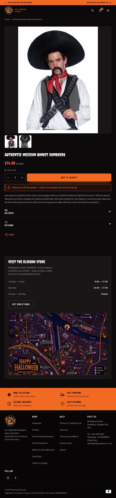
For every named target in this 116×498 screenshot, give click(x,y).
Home (7, 19)
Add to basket (69, 177)
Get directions (21, 304)
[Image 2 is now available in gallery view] (25, 141)
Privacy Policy (66, 443)
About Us (64, 430)
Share (11, 235)
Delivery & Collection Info (71, 423)
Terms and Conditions (69, 437)
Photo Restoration (40, 443)
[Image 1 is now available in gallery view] (11, 141)
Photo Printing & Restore (42, 437)
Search (63, 450)
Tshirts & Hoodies (40, 463)
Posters (35, 430)
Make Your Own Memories (43, 450)
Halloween (36, 423)
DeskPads (36, 456)
